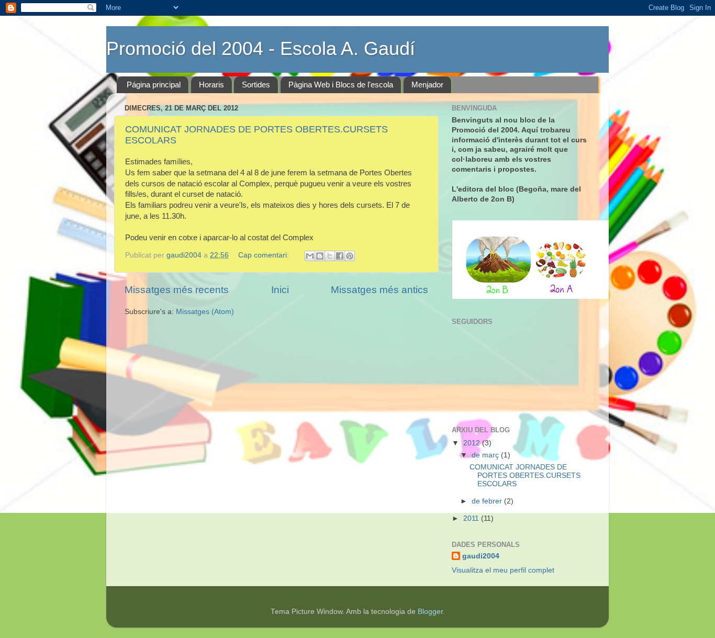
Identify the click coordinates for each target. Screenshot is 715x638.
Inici (280, 289)
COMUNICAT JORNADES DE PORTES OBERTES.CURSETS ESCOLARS (525, 475)
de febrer (488, 501)
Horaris (211, 84)
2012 (472, 443)
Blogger (430, 611)
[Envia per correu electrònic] (310, 256)
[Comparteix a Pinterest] (349, 256)
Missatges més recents (177, 289)
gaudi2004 (480, 556)
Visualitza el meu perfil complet (503, 570)
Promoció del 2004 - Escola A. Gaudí (260, 48)
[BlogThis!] (320, 256)
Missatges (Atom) (205, 312)
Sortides (256, 84)
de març (486, 455)
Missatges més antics (379, 289)
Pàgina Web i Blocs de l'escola (340, 84)
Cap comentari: (264, 255)
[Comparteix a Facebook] (339, 256)
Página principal (154, 84)
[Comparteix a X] (330, 256)
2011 (472, 518)
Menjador (427, 84)
